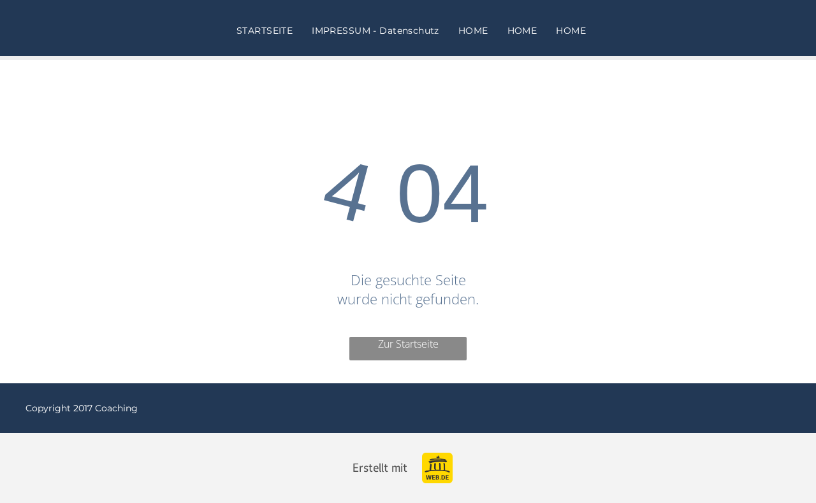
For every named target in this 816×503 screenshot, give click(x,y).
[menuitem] (264, 30)
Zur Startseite (408, 344)
